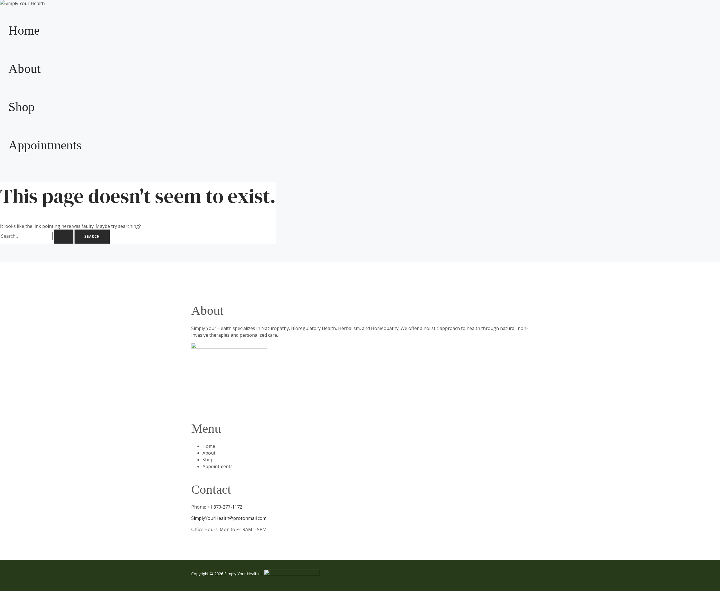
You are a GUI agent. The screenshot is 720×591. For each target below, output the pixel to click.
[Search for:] (37, 236)
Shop (21, 107)
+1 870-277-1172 (224, 507)
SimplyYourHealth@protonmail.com (228, 518)
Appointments (45, 145)
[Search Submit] (63, 237)
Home (24, 30)
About (24, 69)
